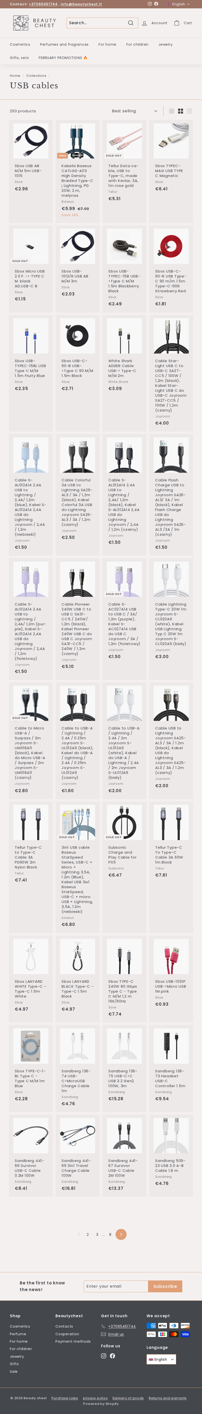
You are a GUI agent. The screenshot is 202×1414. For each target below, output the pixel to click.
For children (137, 44)
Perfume (18, 1334)
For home (108, 44)
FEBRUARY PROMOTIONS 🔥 (63, 57)
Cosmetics (20, 44)
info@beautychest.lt (81, 4)
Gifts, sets (19, 57)
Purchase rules (64, 1398)
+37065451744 (43, 4)
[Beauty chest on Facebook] (112, 1355)
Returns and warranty (168, 1398)
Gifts (14, 1363)
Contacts (64, 1326)
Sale (14, 1371)
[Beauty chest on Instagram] (103, 1355)
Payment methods (73, 1341)
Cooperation (67, 1334)
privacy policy (95, 1398)
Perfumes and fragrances (64, 44)
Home (15, 76)
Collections (36, 76)
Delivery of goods (128, 1398)
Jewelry (165, 44)
